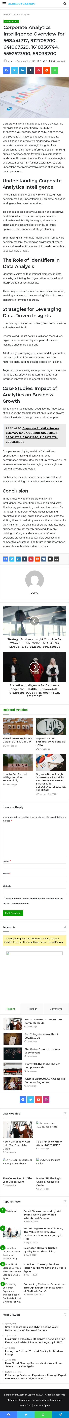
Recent (11, 1008)
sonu (10, 61)
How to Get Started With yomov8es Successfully (15, 777)
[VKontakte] (43, 559)
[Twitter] (11, 559)
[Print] (56, 559)
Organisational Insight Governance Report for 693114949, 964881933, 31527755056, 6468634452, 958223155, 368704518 (51, 782)
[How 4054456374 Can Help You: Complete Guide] (13, 1024)
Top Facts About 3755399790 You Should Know (50, 741)
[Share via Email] (50, 559)
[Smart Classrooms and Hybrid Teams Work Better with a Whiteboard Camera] (12, 1217)
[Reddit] (37, 559)
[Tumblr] (24, 559)
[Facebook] (5, 559)
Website (7, 886)
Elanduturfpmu (22, 14)
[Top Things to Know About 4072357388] (13, 1039)
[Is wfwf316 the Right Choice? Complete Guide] (13, 1068)
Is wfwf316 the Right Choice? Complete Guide (49, 1182)
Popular (32, 1008)
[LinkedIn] (18, 559)
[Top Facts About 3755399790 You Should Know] (51, 726)
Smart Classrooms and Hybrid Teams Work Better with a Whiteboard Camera (42, 1215)
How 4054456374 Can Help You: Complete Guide (16, 1145)
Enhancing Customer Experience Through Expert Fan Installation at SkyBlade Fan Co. (44, 1288)
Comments (56, 1008)
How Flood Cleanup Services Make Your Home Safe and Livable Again (45, 1268)
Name (7, 861)
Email (6, 873)
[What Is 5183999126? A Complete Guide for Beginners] (13, 1083)
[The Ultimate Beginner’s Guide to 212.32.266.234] (18, 726)
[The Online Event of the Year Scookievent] (13, 1054)
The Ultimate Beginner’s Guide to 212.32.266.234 (18, 740)
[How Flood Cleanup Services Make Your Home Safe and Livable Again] (12, 1271)
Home (9, 14)
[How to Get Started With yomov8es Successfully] (18, 762)
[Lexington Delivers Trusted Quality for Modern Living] (12, 1253)
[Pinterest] (30, 559)
